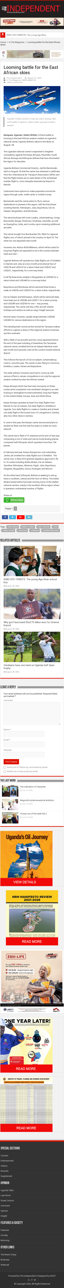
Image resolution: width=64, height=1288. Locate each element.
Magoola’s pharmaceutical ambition (37, 800)
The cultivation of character (33, 786)
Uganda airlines (51, 530)
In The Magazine (16, 42)
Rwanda (4, 1171)
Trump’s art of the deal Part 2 (33, 813)
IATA (55, 527)
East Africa (43, 527)
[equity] (32, 981)
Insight (4, 1216)
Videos (4, 1166)
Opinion (4, 1211)
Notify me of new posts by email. (22, 771)
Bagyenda (13, 527)
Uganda (35, 530)
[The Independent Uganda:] (32, 8)
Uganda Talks (7, 1190)
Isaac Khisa (8, 530)
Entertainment (7, 1160)
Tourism (4, 1155)
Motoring (5, 1240)
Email (7, 740)
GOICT (53, 1276)
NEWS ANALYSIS (29, 80)
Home (3, 42)
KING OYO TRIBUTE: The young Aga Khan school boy (31, 35)
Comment (8, 700)
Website (7, 750)
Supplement (6, 1176)
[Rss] (29, 1280)
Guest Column (7, 1200)
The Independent (28, 1276)
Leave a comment (15, 82)
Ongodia (22, 530)
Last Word (6, 1195)
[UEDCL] (26, 1045)
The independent (14, 78)
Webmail (5, 1265)
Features (5, 1230)
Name (7, 729)
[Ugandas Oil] (26, 858)
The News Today (8, 1254)
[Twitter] (34, 1280)
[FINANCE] (26, 1104)
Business (5, 1259)
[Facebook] (32, 1280)
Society (4, 1235)
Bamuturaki (28, 527)
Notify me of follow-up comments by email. (27, 767)
